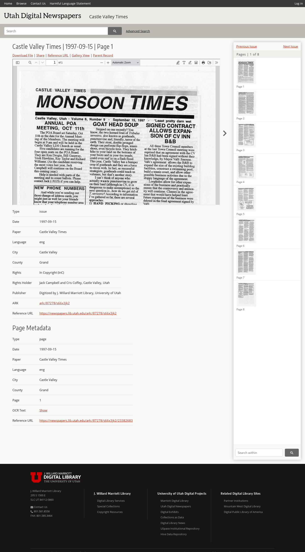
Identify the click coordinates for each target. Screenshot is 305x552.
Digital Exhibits (170, 512)
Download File (22, 55)
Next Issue (290, 46)
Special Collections (108, 506)
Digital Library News (173, 523)
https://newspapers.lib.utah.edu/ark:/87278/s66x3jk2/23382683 (86, 420)
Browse (21, 3)
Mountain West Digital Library (242, 506)
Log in (299, 3)
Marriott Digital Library (175, 501)
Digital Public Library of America (243, 512)
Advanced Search (138, 31)
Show (43, 410)
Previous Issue (246, 46)
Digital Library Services (111, 501)
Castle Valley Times (108, 17)
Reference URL (58, 55)
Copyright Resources (110, 512)
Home (8, 3)
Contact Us (38, 3)
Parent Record (103, 55)
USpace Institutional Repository (180, 528)
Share (40, 55)
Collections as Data (172, 517)
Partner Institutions (236, 501)
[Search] (115, 31)
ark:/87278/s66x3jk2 (54, 303)
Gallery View (81, 55)
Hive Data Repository (174, 534)
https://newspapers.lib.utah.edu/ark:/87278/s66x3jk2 (78, 313)
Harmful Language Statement (70, 3)
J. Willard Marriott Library (45, 491)
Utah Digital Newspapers (176, 506)
